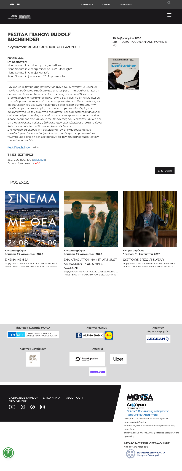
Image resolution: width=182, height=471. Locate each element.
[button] (8, 453)
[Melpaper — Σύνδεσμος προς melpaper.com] (119, 334)
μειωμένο (39, 159)
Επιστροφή (165, 170)
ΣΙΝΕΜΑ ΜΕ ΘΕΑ (16, 259)
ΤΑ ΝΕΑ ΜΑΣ (125, 4)
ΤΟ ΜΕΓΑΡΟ (87, 4)
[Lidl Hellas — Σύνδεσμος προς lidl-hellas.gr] (104, 334)
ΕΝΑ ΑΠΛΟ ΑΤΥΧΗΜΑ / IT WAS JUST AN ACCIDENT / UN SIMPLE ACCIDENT (90, 263)
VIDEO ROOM (74, 397)
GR (12, 4)
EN (18, 4)
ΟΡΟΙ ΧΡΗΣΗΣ (17, 401)
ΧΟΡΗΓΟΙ (105, 4)
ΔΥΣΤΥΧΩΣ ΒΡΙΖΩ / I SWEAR (143, 259)
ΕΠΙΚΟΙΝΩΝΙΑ (51, 397)
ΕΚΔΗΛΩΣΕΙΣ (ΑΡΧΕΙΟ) (23, 397)
